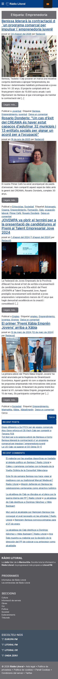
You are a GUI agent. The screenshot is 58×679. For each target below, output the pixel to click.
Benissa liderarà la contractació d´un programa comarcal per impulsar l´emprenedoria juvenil (28, 25)
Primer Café (15, 213)
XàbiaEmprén (27, 409)
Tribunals (6, 617)
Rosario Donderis (30, 213)
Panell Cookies (42, 669)
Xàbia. (16, 409)
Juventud (16, 111)
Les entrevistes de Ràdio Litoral (16, 583)
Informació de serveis (11, 600)
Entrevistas (17, 206)
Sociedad (29, 206)
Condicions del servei (12, 673)
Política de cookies (23, 669)
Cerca (4, 413)
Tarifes (28, 673)
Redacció (40, 34)
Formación (33, 209)
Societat (5, 612)
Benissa (36, 111)
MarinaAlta (7, 409)
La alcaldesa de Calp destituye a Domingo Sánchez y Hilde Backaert (31, 502)
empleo (33, 316)
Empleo (15, 316)
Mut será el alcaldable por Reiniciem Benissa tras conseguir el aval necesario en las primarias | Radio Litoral (31, 516)
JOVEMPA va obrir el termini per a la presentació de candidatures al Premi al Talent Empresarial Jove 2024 (29, 226)
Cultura (5, 597)
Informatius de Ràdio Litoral (14, 580)
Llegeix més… (10, 104)
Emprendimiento (10, 114)
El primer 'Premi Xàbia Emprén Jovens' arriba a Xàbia (26, 325)
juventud (23, 114)
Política (5, 609)
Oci (3, 606)
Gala (41, 209)
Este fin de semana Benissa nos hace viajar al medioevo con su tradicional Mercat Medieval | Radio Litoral (29, 480)
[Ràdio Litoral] (19, 3)
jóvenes (15, 319)
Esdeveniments (8, 615)
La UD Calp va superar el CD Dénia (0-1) (22, 446)
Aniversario (50, 206)
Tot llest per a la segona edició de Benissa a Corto (27, 437)
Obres (4, 603)
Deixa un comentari (38, 114)
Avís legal (30, 666)
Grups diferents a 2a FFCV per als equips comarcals (27, 427)
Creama (5, 209)
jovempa (6, 319)
